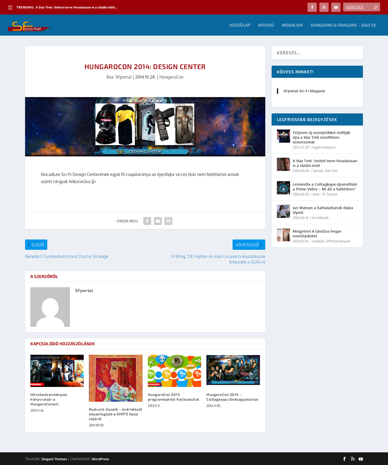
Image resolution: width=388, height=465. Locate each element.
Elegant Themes (54, 459)
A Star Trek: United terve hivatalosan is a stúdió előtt (325, 163)
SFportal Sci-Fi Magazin (304, 91)
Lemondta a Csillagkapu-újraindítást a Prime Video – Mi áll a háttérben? (325, 186)
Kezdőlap (240, 25)
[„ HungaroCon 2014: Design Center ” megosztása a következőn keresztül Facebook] (147, 221)
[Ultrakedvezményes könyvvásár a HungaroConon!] (57, 371)
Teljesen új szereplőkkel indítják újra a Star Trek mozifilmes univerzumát (321, 137)
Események (320, 218)
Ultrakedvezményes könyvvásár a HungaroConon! (48, 399)
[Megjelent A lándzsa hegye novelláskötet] (283, 234)
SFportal (123, 77)
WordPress (100, 459)
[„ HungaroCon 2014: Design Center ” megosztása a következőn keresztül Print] (168, 221)
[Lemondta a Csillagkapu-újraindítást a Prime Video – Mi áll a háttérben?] (283, 187)
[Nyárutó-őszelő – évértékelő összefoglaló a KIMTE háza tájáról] (115, 378)
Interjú (266, 25)
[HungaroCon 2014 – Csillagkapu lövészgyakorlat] (233, 371)
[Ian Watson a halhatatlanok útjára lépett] (283, 211)
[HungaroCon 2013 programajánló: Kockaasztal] (174, 371)
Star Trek (331, 171)
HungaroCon (171, 77)
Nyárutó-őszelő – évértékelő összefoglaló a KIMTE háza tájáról (115, 414)
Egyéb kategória (324, 147)
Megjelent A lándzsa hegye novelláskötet (317, 233)
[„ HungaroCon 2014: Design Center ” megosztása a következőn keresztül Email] (158, 221)
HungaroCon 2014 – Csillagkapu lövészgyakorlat (232, 396)
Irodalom (292, 25)
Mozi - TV (319, 194)
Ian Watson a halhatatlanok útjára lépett (323, 210)
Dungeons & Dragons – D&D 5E (343, 25)
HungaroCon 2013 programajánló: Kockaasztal (173, 396)
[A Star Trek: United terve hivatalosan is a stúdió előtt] (283, 164)
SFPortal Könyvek (338, 241)
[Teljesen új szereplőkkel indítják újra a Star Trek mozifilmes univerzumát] (283, 136)
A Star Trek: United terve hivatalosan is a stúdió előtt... (76, 7)
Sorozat (318, 171)
